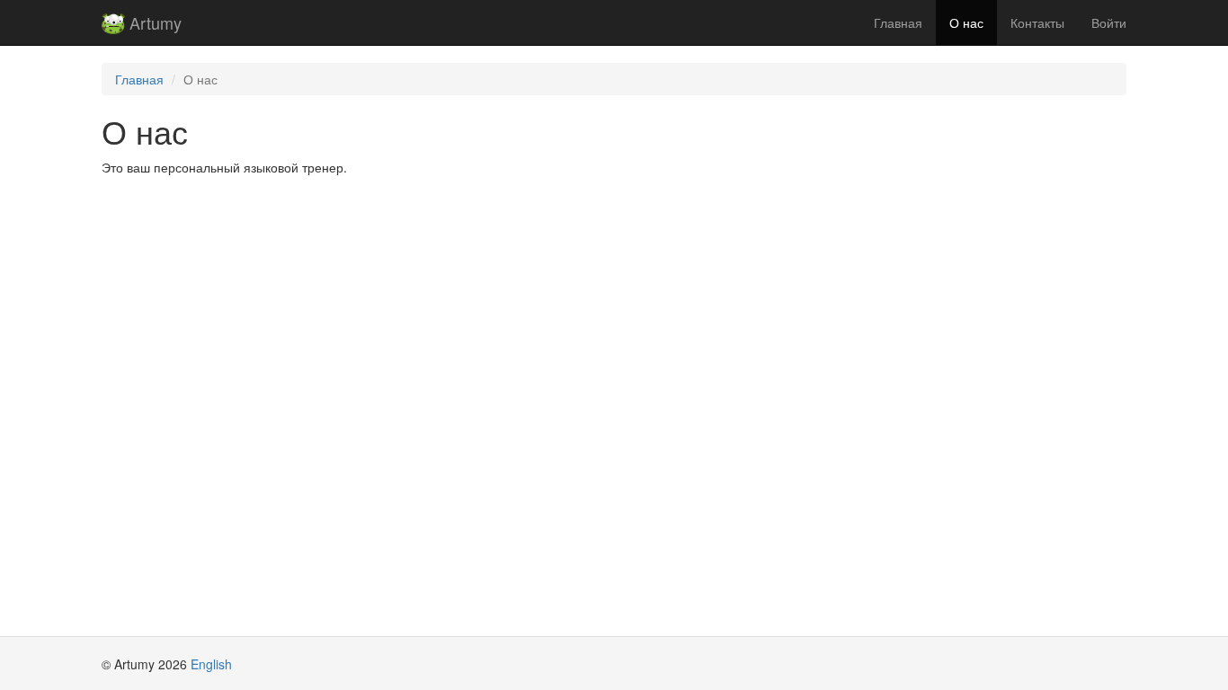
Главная (898, 22)
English (211, 664)
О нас (966, 22)
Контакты (1037, 22)
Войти (1108, 22)
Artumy (153, 22)
